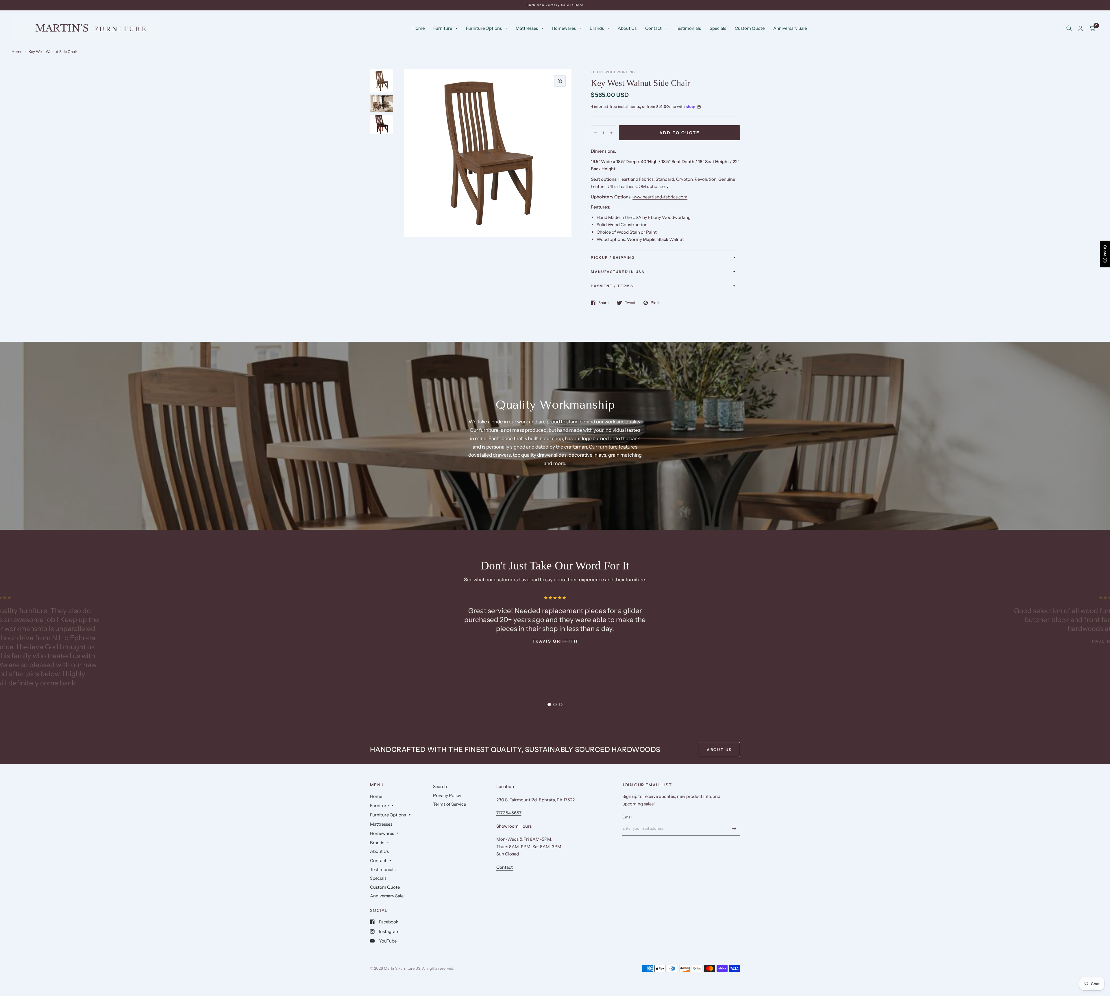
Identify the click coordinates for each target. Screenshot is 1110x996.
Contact (653, 28)
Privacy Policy (447, 795)
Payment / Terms (612, 286)
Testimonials (688, 28)
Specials (718, 28)
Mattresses (527, 28)
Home (418, 28)
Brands (597, 28)
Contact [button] (504, 867)
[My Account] (1080, 28)
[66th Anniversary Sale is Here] (555, 5)
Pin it (655, 302)
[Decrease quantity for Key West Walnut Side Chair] (595, 133)
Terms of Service (449, 804)
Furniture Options (484, 28)
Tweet (630, 302)
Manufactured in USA (618, 272)
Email (627, 817)
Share (603, 302)
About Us (627, 28)
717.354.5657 (508, 813)
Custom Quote (750, 28)
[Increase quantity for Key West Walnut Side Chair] (611, 133)
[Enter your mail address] (734, 828)
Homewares (564, 28)
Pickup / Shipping (613, 257)
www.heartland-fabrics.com (659, 197)
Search (440, 786)
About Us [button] (719, 749)
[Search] (1069, 28)
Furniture (442, 28)
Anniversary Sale (790, 28)
